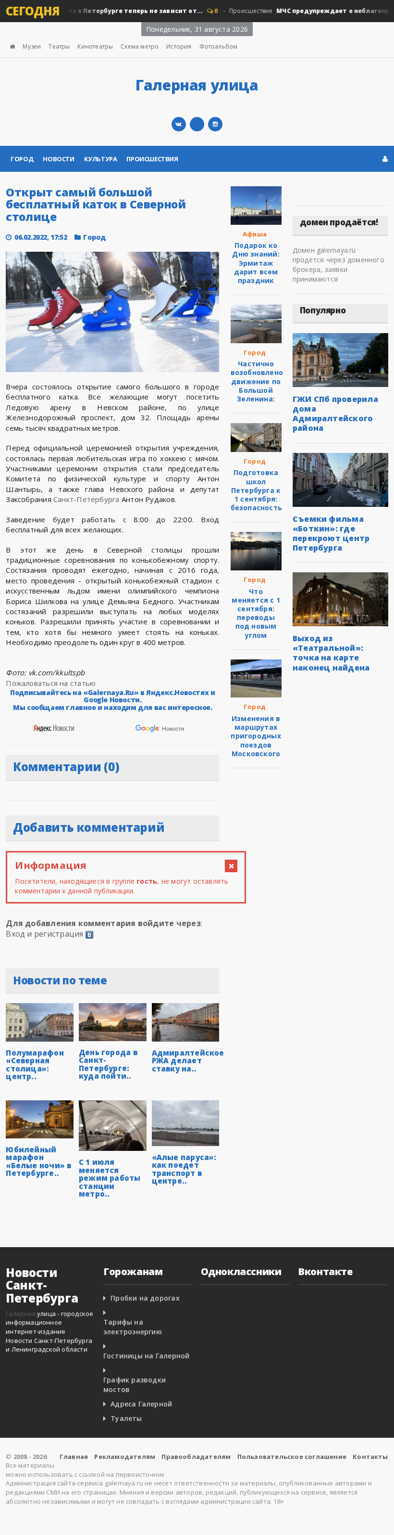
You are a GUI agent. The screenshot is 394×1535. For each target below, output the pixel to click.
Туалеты (126, 1418)
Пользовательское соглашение (291, 1456)
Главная (74, 1456)
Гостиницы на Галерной (146, 1355)
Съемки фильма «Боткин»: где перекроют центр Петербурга (331, 533)
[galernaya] (215, 124)
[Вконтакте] (179, 124)
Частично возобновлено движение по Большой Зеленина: (257, 381)
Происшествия (152, 159)
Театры (59, 46)
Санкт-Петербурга (86, 499)
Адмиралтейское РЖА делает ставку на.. (188, 1060)
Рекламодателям (124, 1456)
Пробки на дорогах (145, 1298)
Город (22, 159)
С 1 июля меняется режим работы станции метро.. (110, 1178)
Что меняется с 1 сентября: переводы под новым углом (256, 613)
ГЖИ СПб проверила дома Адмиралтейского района (335, 413)
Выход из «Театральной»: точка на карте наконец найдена (331, 652)
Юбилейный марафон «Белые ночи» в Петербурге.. (38, 1161)
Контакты (370, 1456)
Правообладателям (196, 1456)
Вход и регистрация (44, 934)
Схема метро (140, 46)
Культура (100, 159)
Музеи (32, 46)
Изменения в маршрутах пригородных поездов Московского (256, 736)
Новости (58, 159)
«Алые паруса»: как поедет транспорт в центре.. (184, 1169)
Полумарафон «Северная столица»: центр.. (34, 1065)
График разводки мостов (134, 1384)
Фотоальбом (218, 46)
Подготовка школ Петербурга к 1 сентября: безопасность (257, 490)
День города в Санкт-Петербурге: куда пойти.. (108, 1064)
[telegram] (197, 124)
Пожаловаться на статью (51, 683)
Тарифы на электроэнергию (132, 1326)
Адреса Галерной (141, 1403)
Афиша (255, 234)
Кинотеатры (95, 46)
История (178, 46)
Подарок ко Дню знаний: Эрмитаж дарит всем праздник (255, 263)
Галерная (21, 1313)
